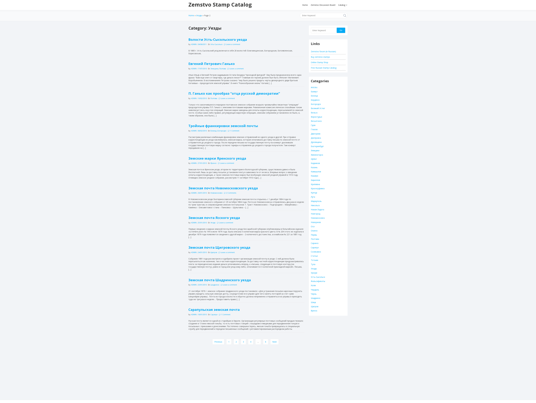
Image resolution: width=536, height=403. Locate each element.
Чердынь (315, 289)
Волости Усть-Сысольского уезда (217, 39)
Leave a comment (233, 44)
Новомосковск (216, 193)
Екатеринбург (317, 146)
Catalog (341, 5)
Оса (312, 226)
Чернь (314, 294)
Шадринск (214, 285)
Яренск (213, 163)
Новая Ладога (317, 209)
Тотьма (314, 260)
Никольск (315, 205)
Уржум (314, 272)
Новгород (315, 213)
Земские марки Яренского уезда (217, 158)
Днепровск (316, 138)
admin (194, 44)
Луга (313, 196)
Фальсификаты (318, 281)
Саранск (315, 243)
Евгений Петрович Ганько (211, 63)
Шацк (313, 302)
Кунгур (314, 192)
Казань (314, 167)
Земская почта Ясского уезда (214, 217)
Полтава (222, 68)
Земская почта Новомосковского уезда (223, 188)
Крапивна (315, 184)
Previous (218, 341)
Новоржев (316, 222)
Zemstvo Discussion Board (323, 5)
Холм (313, 285)
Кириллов (315, 180)
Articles (314, 87)
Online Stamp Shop (319, 62)
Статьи (314, 256)
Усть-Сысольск (216, 44)
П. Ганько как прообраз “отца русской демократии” (234, 93)
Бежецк (213, 131)
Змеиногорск (317, 154)
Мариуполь (316, 201)
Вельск (314, 112)
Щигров (213, 252)
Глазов (314, 129)
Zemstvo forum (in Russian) (323, 51)
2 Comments (231, 193)
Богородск (221, 131)
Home (305, 5)
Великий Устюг (318, 108)
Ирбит (314, 159)
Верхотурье (316, 116)
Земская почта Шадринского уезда (219, 280)
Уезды (199, 15)
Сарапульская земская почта (214, 309)
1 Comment (234, 131)
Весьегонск (316, 121)
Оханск (314, 230)
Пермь (314, 234)
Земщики (214, 68)
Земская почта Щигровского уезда (219, 247)
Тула (313, 264)
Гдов (313, 125)
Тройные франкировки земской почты (223, 125)
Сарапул (213, 314)
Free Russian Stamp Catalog (323, 67)
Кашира (314, 175)
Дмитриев (315, 133)
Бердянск (315, 100)
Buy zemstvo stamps (320, 57)
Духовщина (316, 142)
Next (274, 341)
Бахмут (314, 91)
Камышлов (316, 171)
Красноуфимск (318, 188)
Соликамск (316, 251)
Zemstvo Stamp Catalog (220, 4)
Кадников (315, 163)
